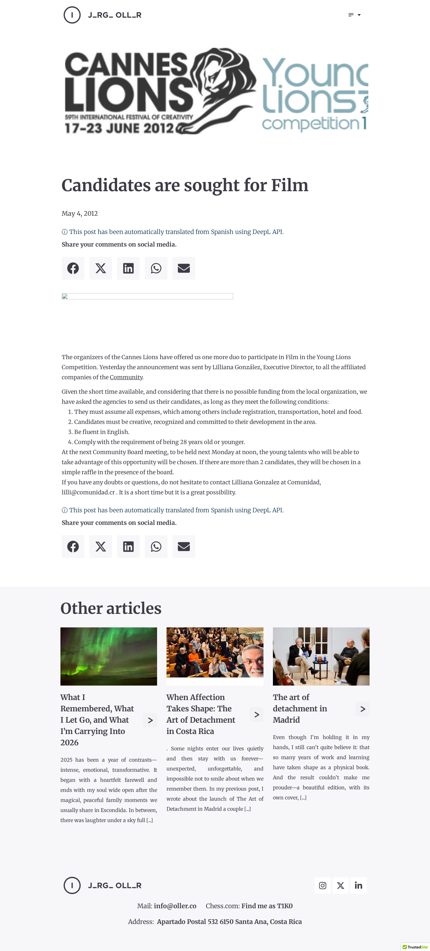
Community (126, 377)
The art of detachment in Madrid (300, 708)
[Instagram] (322, 885)
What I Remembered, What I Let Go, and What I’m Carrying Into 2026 (97, 720)
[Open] (359, 15)
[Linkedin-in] (358, 885)
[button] (73, 268)
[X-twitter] (340, 885)
